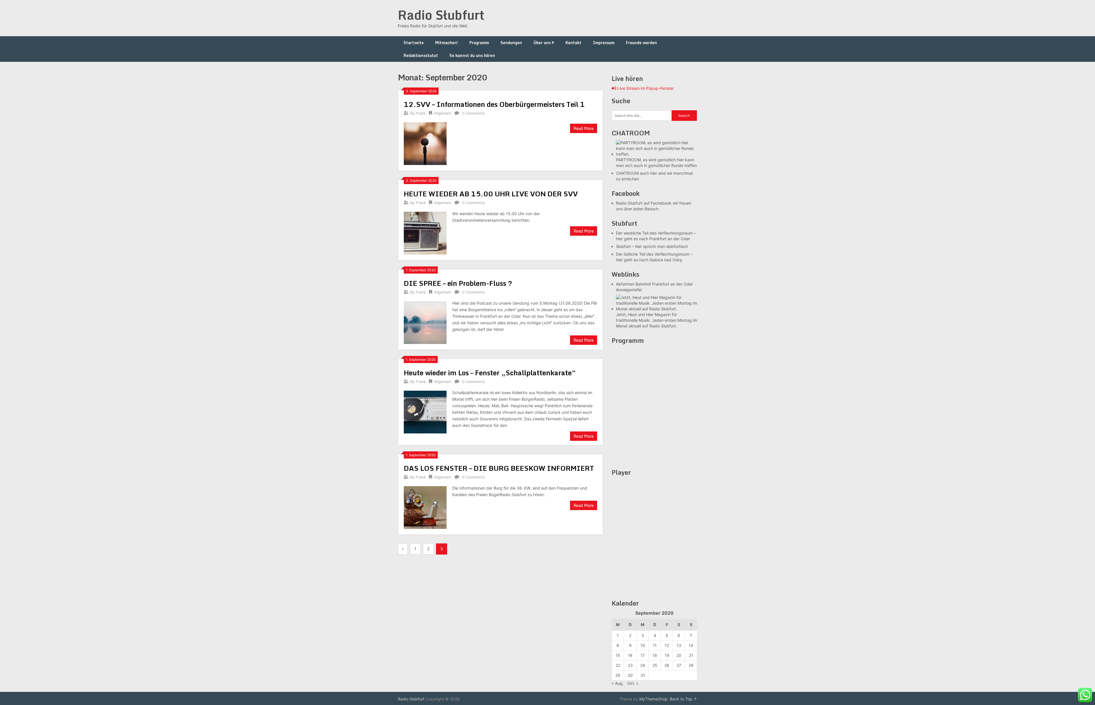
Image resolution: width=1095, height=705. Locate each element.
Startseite (413, 42)
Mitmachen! (446, 42)
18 (654, 655)
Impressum (604, 42)
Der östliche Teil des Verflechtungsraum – (654, 254)
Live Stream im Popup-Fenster (645, 88)
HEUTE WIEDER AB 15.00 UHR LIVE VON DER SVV (491, 193)
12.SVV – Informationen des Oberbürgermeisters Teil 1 (494, 104)
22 (618, 665)
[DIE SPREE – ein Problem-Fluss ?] (425, 322)
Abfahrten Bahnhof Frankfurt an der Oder (654, 284)
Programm (479, 42)
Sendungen (511, 42)
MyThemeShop (653, 698)
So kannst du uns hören (472, 55)
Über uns (542, 42)
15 (618, 655)
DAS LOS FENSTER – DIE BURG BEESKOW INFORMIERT (499, 468)
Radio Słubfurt (441, 15)
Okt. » (632, 683)
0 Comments (473, 113)
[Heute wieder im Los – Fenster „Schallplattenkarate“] (425, 411)
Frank (421, 113)
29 (617, 675)
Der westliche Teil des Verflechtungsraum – (656, 233)
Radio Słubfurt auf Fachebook (644, 203)
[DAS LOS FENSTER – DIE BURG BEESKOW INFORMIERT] (425, 507)
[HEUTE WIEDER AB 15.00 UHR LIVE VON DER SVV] (425, 232)
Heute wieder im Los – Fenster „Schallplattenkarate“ (490, 372)
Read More (583, 128)
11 (655, 645)
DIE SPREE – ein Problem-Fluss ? (458, 283)
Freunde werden (641, 42)
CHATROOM (627, 173)
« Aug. (618, 683)
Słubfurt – (625, 246)
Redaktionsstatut (420, 55)
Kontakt (573, 42)
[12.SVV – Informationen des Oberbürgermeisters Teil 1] (425, 143)
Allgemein (442, 113)
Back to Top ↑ (683, 698)
